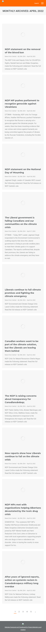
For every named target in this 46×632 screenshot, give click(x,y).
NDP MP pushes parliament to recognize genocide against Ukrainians (22, 103)
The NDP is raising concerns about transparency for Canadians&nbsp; (20, 399)
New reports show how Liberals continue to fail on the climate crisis (23, 456)
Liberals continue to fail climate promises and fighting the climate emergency (23, 292)
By (21, 56)
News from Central (10, 56)
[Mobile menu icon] (42, 3)
